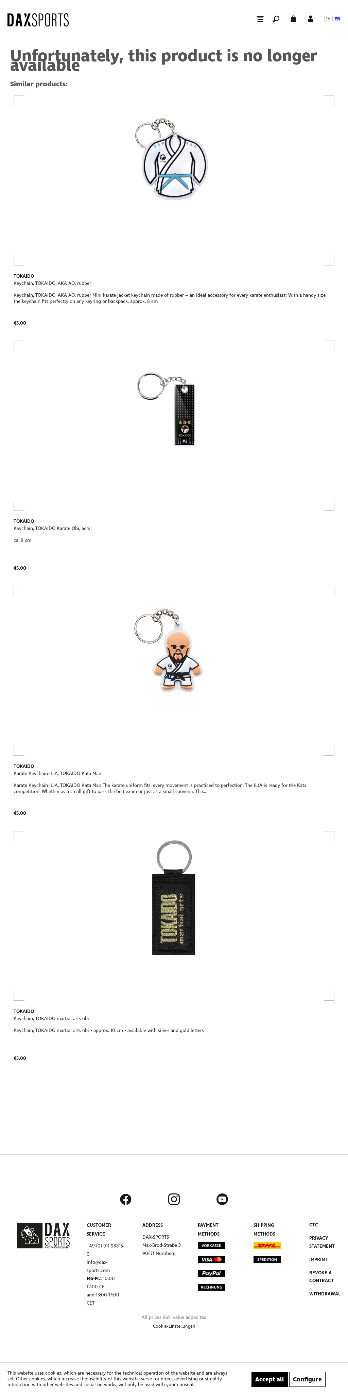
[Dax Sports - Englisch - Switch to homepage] (38, 20)
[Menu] (257, 18)
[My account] (310, 18)
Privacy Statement (322, 1242)
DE (327, 19)
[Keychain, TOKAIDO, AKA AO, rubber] (174, 180)
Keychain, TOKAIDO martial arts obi (51, 1018)
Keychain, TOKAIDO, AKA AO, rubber (52, 283)
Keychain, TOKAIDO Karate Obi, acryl (53, 528)
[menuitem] (257, 18)
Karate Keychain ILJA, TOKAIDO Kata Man (57, 773)
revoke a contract (321, 1277)
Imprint (318, 1259)
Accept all (269, 1379)
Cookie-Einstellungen (174, 1326)
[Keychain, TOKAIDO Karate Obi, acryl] (174, 426)
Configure (307, 1379)
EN (337, 19)
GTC (313, 1225)
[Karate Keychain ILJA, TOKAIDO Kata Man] (174, 671)
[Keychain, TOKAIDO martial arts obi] (174, 916)
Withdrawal (325, 1294)
